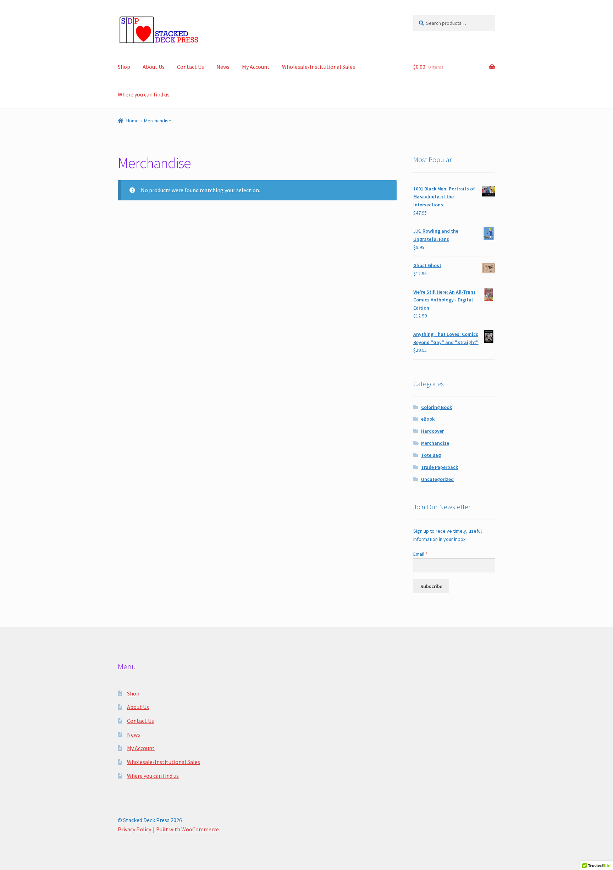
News (223, 66)
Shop (124, 66)
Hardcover (432, 431)
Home (132, 120)
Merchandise (435, 443)
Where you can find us (144, 94)
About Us (154, 66)
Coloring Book (436, 407)
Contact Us (190, 66)
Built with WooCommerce (187, 829)
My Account (256, 66)
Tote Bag (431, 455)
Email (420, 554)
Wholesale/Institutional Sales (318, 66)
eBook (428, 419)
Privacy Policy (134, 829)
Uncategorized (437, 479)
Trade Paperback (439, 467)
